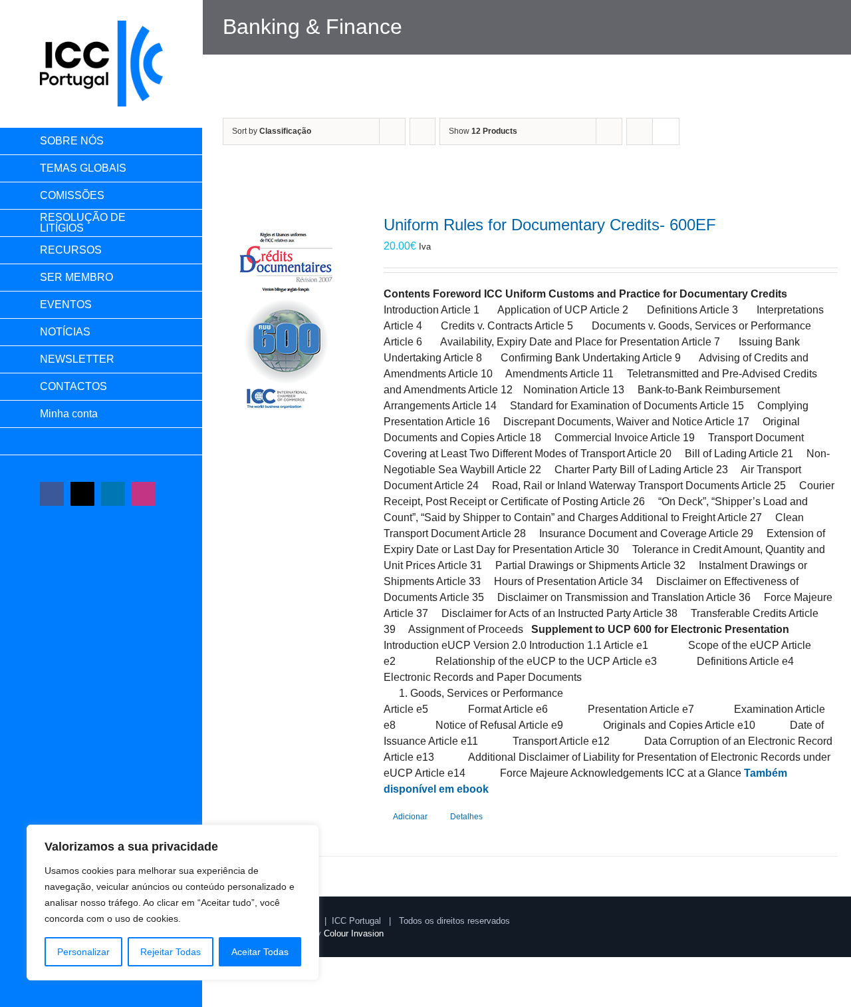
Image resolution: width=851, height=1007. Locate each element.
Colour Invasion (354, 933)
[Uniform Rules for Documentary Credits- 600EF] (287, 314)
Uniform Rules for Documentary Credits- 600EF (550, 225)
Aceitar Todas (260, 951)
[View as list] (666, 131)
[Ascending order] (422, 131)
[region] (173, 902)
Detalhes (466, 816)
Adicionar (410, 816)
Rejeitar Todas (170, 951)
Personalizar (83, 951)
